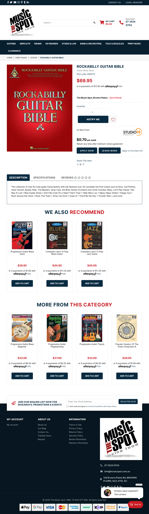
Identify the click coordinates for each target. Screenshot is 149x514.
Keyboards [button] (52, 43)
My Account (12, 424)
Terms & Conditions (95, 406)
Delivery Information (78, 443)
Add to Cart (22, 283)
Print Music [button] (134, 43)
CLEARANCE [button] (14, 51)
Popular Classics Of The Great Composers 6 (127, 345)
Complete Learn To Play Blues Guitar (57, 252)
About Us (42, 424)
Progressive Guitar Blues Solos (22, 252)
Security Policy (76, 435)
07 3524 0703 (111, 465)
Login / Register (134, 2)
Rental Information (77, 439)
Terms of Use (75, 424)
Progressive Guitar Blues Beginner (22, 345)
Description (18, 177)
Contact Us (43, 432)
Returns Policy (76, 432)
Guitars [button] (11, 43)
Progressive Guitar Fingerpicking (57, 345)
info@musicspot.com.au (117, 471)
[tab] (18, 177)
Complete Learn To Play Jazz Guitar (92, 252)
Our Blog (42, 428)
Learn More (109, 151)
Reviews (67, 177)
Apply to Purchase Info (132, 151)
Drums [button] (38, 43)
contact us (114, 2)
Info (120, 86)
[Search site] (94, 22)
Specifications (44, 177)
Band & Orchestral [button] (91, 43)
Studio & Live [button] (69, 43)
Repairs (41, 439)
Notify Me (93, 119)
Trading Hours (44, 435)
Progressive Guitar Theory (92, 344)
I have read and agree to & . (93, 406)
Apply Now (87, 151)
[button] (113, 119)
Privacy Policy (111, 406)
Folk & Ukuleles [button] (115, 43)
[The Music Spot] (22, 22)
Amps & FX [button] (25, 43)
